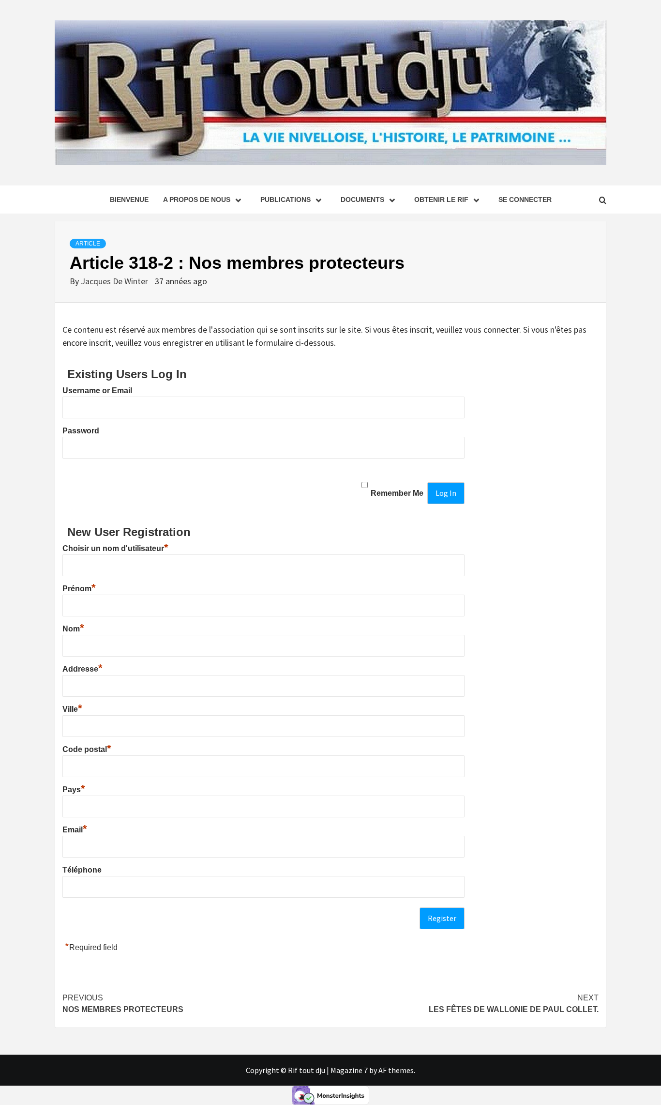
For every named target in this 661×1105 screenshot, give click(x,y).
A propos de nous (196, 199)
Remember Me (397, 493)
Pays (73, 789)
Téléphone (82, 870)
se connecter (525, 199)
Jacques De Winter (115, 281)
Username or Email (97, 390)
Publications (285, 199)
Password (80, 431)
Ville (72, 709)
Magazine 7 (349, 1070)
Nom (73, 629)
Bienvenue (129, 199)
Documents (362, 199)
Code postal (86, 749)
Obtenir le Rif (441, 199)
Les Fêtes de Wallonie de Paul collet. (514, 1003)
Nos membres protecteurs (122, 1003)
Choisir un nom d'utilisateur (115, 548)
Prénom (79, 588)
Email (74, 830)
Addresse (82, 669)
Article (87, 243)
